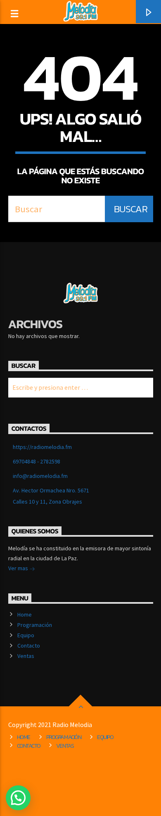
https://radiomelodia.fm (42, 447)
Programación (34, 625)
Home (24, 614)
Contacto (28, 645)
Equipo (25, 635)
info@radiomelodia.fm (40, 476)
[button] (18, 797)
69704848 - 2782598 (36, 461)
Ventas (25, 656)
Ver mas (18, 568)
